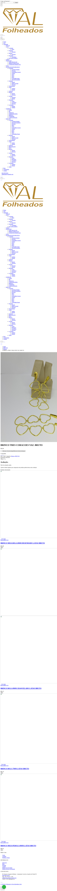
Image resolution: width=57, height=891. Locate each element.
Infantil (13, 82)
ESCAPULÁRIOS (13, 58)
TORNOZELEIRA (13, 113)
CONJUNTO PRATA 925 (15, 64)
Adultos (13, 88)
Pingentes (11, 55)
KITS (7, 65)
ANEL (10, 110)
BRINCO (11, 115)
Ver (1, 547)
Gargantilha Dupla (16, 134)
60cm (13, 49)
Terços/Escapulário (16, 79)
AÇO (7, 46)
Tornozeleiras (12, 86)
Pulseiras (11, 50)
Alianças (11, 91)
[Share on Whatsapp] (3, 455)
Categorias (5, 44)
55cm (13, 126)
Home (4, 41)
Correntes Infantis (15, 69)
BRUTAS (8, 118)
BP (9, 111)
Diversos (14, 54)
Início (4, 346)
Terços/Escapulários (16, 122)
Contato (5, 170)
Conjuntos (11, 105)
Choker (13, 73)
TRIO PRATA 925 (13, 62)
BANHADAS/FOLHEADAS (13, 67)
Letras (13, 101)
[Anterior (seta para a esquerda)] (1, 889)
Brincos (10, 53)
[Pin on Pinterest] (2, 455)
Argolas (10, 96)
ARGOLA (11, 112)
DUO (10, 148)
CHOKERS (11, 116)
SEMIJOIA (8, 108)
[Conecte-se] (4, 35)
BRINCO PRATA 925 (14, 63)
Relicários (14, 159)
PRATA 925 (9, 60)
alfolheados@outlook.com (7, 174)
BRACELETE (12, 146)
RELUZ (8, 45)
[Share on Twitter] (1, 455)
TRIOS (7, 59)
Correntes (11, 48)
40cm (13, 125)
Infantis (13, 89)
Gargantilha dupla (16, 78)
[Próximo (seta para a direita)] (3, 889)
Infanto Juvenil (15, 83)
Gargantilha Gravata (16, 72)
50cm (13, 76)
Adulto (13, 143)
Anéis (10, 87)
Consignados (6, 169)
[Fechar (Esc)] (1, 888)
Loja (4, 43)
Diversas (14, 52)
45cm (13, 74)
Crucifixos (14, 57)
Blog (4, 168)
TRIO (10, 167)
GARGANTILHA (13, 117)
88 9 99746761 (5, 173)
